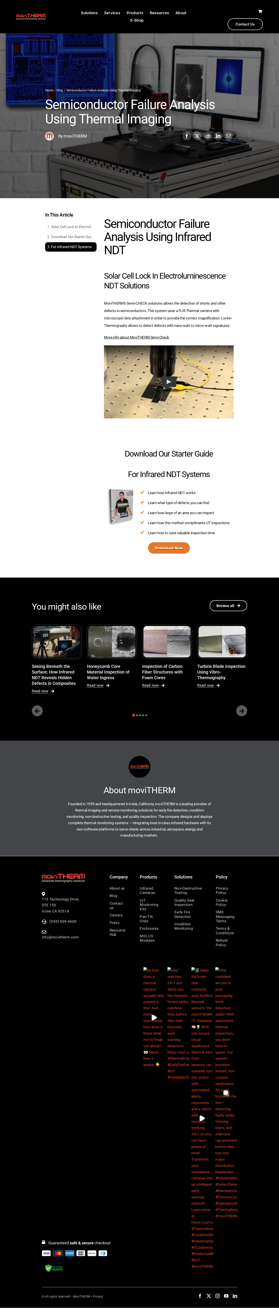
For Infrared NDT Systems (71, 247)
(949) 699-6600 (63, 921)
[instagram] (217, 1296)
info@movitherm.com (60, 937)
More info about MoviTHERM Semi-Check (136, 337)
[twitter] (209, 1296)
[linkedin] (235, 1296)
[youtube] (226, 1296)
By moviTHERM (72, 136)
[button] (133, 715)
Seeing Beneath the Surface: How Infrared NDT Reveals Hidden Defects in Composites (54, 675)
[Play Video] (169, 382)
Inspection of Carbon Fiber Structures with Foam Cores (162, 672)
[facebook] (200, 1296)
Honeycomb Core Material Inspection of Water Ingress (108, 672)
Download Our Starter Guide (73, 237)
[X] (197, 136)
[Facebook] (187, 136)
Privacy (98, 1296)
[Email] (228, 136)
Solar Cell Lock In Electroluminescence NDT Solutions (73, 227)
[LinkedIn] (218, 136)
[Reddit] (207, 136)
